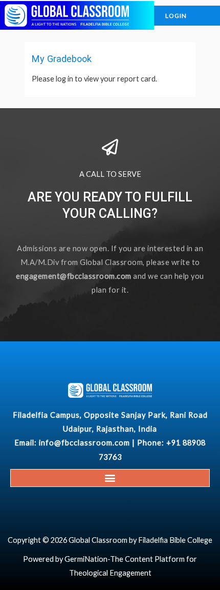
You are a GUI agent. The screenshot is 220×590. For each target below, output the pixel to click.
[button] (110, 478)
